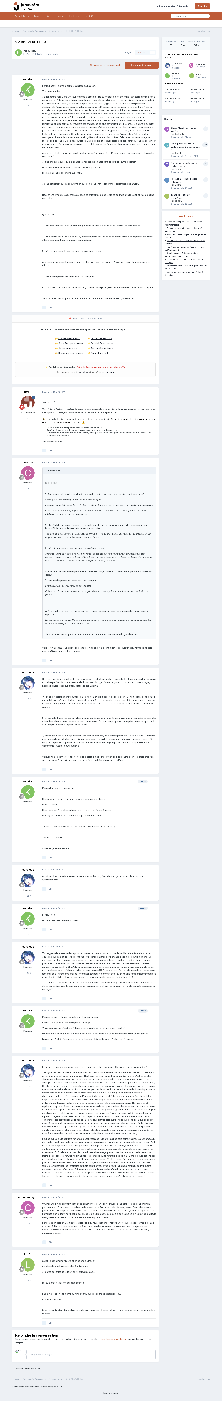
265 (28, 488)
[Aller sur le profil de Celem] (166, 180)
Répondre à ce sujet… (42, 1354)
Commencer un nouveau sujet (105, 65)
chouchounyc (27, 1197)
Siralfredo (179, 134)
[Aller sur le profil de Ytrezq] (166, 164)
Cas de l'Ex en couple (102, 343)
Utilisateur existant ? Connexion (173, 6)
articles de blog (81, 372)
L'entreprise (75, 16)
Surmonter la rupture (101, 353)
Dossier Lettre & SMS (101, 338)
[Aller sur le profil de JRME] (28, 402)
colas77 (178, 201)
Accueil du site (22, 16)
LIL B (27, 1254)
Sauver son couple (67, 348)
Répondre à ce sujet (141, 65)
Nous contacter (111, 1393)
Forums (37, 16)
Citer (51, 307)
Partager (126, 52)
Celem (178, 185)
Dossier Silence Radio (69, 338)
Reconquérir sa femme (102, 348)
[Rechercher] (207, 16)
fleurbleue (27, 672)
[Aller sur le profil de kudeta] (18, 52)
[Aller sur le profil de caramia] (28, 473)
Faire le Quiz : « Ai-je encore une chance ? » (101, 367)
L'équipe (60, 16)
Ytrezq (178, 169)
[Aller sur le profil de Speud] (166, 145)
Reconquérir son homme (70, 353)
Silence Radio (51, 54)
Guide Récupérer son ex (70, 343)
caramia (27, 462)
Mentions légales (49, 1386)
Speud (178, 153)
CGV (62, 1386)
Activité (89, 16)
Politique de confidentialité (25, 1386)
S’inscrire (202, 6)
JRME (27, 392)
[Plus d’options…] (153, 79)
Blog (49, 16)
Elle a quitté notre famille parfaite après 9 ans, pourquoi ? (185, 147)
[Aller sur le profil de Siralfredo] (166, 129)
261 (29, 1223)
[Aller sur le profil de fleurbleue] (28, 683)
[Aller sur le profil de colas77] (166, 196)
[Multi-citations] (44, 307)
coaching (109, 372)
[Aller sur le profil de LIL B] (28, 1265)
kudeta (31, 51)
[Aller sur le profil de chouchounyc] (28, 1208)
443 (28, 1280)
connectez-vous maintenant (112, 1339)
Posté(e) (53, 79)
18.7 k (29, 418)
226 (28, 698)
